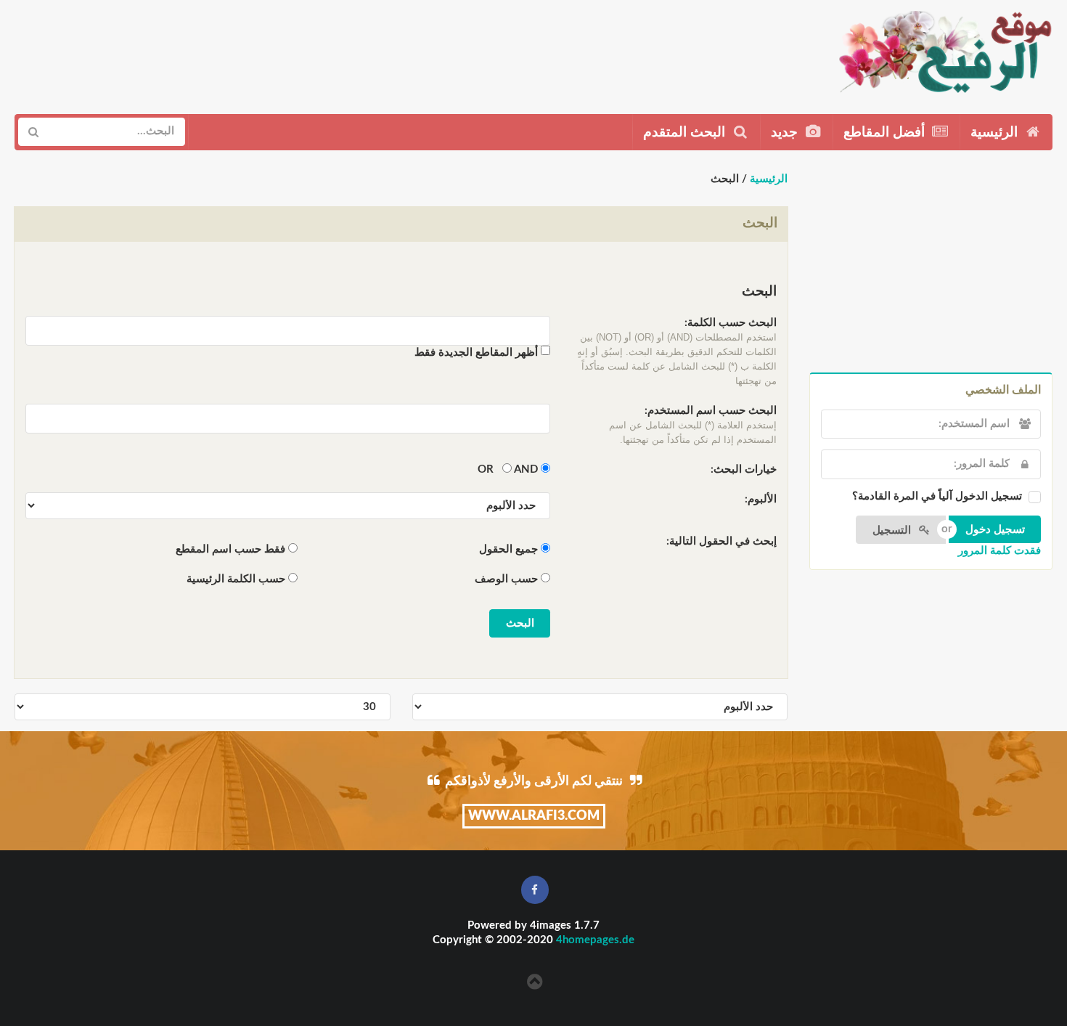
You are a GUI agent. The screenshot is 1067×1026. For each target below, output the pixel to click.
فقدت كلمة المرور (999, 550)
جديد (786, 132)
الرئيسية (995, 132)
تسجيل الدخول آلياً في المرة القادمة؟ (937, 496)
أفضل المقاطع (885, 132)
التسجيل (893, 530)
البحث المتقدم (686, 132)
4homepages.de (595, 940)
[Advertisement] (281, 51)
